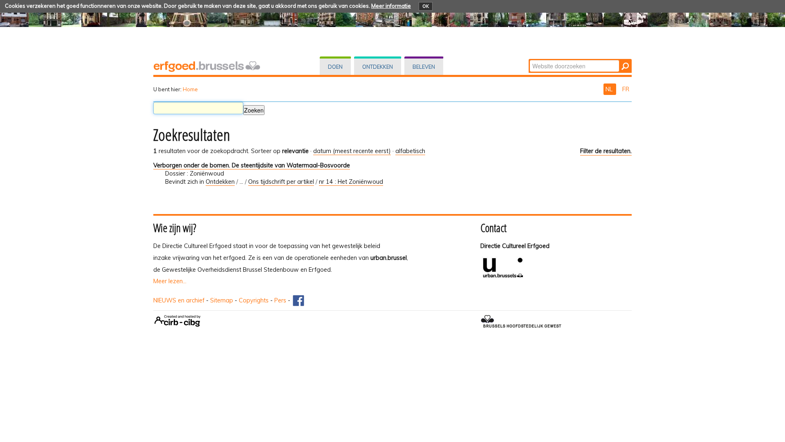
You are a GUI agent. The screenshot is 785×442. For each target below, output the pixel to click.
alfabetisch (410, 151)
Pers (280, 300)
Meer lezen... (169, 281)
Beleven (424, 66)
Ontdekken (377, 66)
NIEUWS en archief (178, 300)
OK (425, 6)
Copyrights (254, 300)
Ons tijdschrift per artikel (281, 181)
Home (190, 89)
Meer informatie (391, 5)
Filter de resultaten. (606, 151)
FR (625, 89)
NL (610, 89)
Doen (335, 66)
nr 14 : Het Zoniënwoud (351, 181)
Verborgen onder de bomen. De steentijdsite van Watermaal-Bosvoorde (251, 165)
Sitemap (221, 300)
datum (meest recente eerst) (352, 151)
